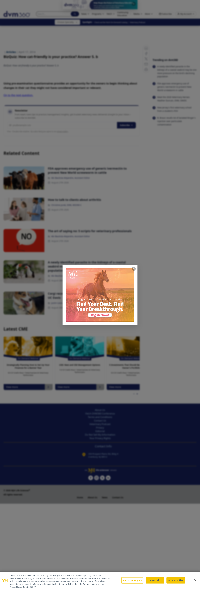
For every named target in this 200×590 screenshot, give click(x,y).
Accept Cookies (175, 580)
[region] (100, 580)
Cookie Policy (29, 587)
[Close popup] (134, 269)
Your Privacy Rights (132, 580)
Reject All (154, 580)
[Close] (195, 580)
